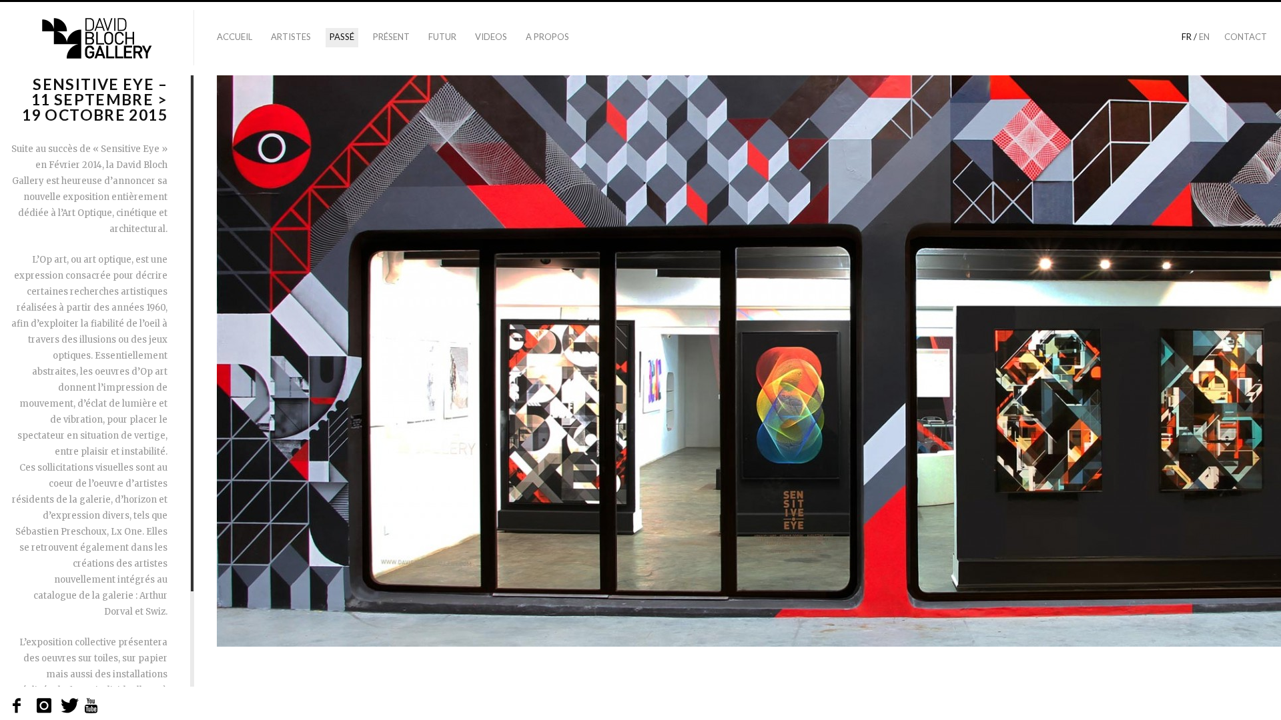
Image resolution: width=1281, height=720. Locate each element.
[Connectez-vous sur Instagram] (44, 706)
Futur (442, 36)
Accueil (234, 36)
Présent (391, 36)
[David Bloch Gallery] (96, 38)
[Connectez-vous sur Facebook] (20, 706)
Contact (1245, 36)
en (1204, 36)
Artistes (291, 36)
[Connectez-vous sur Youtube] (91, 706)
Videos (491, 36)
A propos (547, 36)
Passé (342, 36)
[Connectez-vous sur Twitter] (68, 706)
